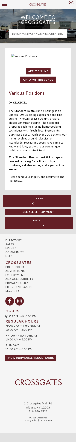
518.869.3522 (38, 411)
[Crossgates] (38, 382)
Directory (13, 240)
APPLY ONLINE (38, 71)
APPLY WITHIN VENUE (38, 80)
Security (12, 291)
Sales (9, 244)
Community (14, 252)
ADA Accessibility (19, 279)
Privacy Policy (17, 283)
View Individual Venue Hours (31, 358)
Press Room (14, 267)
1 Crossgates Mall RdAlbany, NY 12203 (38, 405)
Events (10, 248)
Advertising (15, 271)
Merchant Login (18, 287)
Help (8, 256)
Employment (15, 275)
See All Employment (38, 212)
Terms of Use (45, 420)
